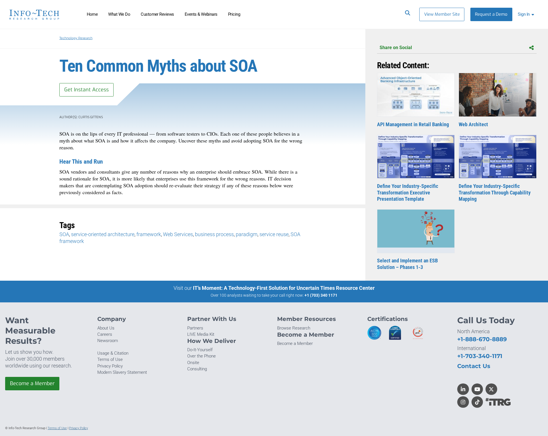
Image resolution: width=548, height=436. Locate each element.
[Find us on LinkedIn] (463, 389)
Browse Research (293, 328)
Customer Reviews (157, 14)
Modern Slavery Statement (122, 372)
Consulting (197, 368)
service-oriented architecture (102, 234)
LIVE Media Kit (200, 334)
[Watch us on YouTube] (477, 389)
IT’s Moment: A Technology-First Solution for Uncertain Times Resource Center (284, 288)
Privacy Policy (110, 366)
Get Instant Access (86, 89)
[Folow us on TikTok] (477, 402)
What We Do (119, 14)
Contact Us (473, 365)
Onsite (193, 362)
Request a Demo (491, 14)
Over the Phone (201, 356)
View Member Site (442, 14)
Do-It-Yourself (200, 349)
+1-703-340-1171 (479, 355)
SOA (64, 234)
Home (92, 14)
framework (148, 234)
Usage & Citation (112, 353)
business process (214, 234)
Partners (195, 328)
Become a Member (32, 383)
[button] (527, 14)
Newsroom (107, 340)
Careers (104, 334)
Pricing (234, 14)
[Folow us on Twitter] (491, 389)
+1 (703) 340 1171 (321, 295)
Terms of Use (110, 359)
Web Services (178, 234)
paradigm (246, 234)
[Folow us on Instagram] (463, 402)
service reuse (274, 234)
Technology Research (75, 38)
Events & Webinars (201, 14)
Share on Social (396, 47)
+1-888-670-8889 (482, 339)
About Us (105, 328)
